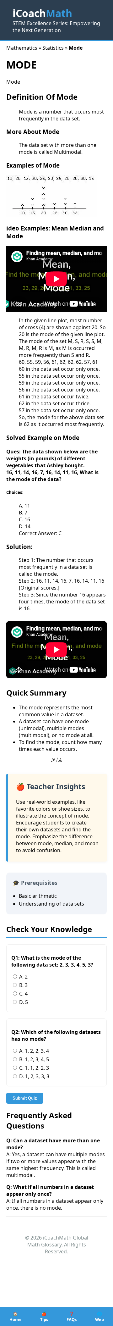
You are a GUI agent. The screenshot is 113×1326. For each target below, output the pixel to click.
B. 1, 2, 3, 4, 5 (33, 1059)
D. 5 (23, 1002)
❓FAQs (72, 1316)
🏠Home (15, 1316)
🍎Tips (44, 1316)
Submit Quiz (25, 1098)
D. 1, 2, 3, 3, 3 (33, 1076)
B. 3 (23, 985)
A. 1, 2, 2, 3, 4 (33, 1050)
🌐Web (99, 1316)
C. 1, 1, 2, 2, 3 (33, 1067)
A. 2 (23, 976)
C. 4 (23, 993)
